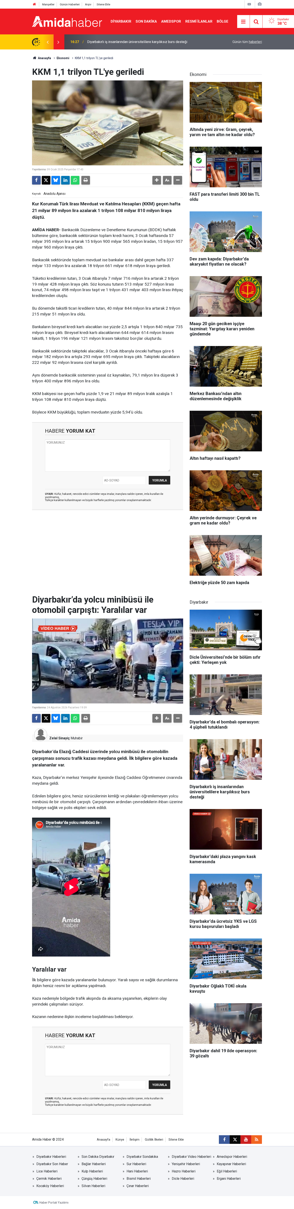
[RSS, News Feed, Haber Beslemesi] (256, 1139)
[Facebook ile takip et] (224, 1139)
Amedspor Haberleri (232, 1157)
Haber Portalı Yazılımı (53, 1202)
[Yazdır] (85, 180)
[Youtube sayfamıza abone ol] (245, 1139)
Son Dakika (146, 21)
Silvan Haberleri (93, 1186)
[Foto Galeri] (259, 4)
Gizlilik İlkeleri (154, 1139)
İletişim (134, 1139)
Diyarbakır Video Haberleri (191, 1157)
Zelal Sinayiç (59, 738)
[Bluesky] (55, 180)
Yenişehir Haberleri (186, 1164)
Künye (120, 1139)
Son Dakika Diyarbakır (98, 1157)
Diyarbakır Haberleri (51, 1157)
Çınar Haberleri (138, 1186)
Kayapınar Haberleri (231, 1164)
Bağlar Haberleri (94, 1164)
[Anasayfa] (34, 4)
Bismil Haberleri (139, 1179)
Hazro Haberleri (183, 1171)
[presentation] (47, 42)
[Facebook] (36, 180)
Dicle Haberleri (183, 1179)
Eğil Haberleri (227, 1171)
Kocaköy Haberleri (50, 1186)
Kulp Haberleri (92, 1171)
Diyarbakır (121, 21)
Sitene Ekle (103, 4)
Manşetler (48, 4)
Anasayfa (44, 58)
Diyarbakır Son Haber (52, 1164)
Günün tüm (247, 42)
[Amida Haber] (67, 21)
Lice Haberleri (46, 1171)
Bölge (222, 21)
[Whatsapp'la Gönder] (75, 180)
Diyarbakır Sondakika (142, 1157)
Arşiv (88, 4)
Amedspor (171, 21)
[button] (156, 180)
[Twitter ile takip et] (235, 1139)
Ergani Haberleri (229, 1179)
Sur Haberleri (136, 1164)
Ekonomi (63, 58)
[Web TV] (249, 4)
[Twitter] (46, 180)
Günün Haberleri (70, 4)
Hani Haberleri (137, 1171)
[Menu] (243, 22)
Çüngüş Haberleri (94, 1179)
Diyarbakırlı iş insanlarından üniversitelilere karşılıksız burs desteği (137, 42)
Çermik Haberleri (49, 1179)
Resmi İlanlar (198, 21)
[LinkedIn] (65, 180)
